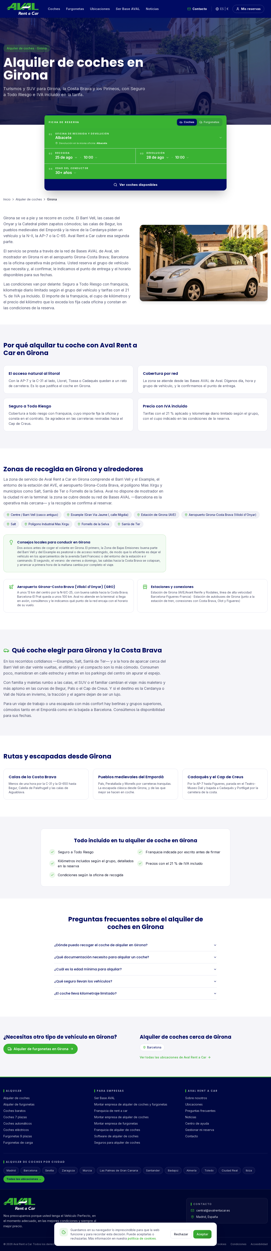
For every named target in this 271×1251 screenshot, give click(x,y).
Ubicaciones (100, 9)
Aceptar (202, 1234)
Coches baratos (14, 1110)
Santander (153, 1170)
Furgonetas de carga (18, 1142)
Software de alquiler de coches (116, 1136)
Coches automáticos (17, 1123)
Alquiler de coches (29, 199)
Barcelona (154, 1047)
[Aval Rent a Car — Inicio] (23, 9)
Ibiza (249, 1170)
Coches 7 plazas (15, 1117)
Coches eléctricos (16, 1130)
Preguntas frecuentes (200, 1110)
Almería (191, 1170)
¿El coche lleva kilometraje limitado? (85, 993)
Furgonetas (75, 9)
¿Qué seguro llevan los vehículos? (83, 981)
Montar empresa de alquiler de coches (121, 1117)
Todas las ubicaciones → (23, 1179)
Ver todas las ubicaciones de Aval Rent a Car (173, 1057)
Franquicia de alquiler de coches (117, 1130)
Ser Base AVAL (128, 9)
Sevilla (49, 1170)
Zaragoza (68, 1170)
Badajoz (173, 1170)
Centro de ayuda (197, 1123)
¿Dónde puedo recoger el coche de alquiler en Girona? (101, 945)
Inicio (7, 199)
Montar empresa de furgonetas (116, 1123)
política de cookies (142, 1238)
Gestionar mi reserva (199, 1130)
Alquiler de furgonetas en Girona (41, 1049)
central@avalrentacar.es (213, 1210)
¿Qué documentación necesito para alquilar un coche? (101, 957)
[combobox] (138, 138)
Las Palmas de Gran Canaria (119, 1170)
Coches (54, 9)
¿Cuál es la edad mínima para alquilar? (88, 969)
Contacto (199, 9)
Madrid (11, 1170)
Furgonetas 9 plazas (17, 1136)
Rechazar (181, 1234)
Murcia (87, 1170)
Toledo (209, 1170)
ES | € (224, 9)
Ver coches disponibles (138, 185)
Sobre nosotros (196, 1098)
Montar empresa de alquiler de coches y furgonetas (130, 1104)
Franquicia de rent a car (110, 1110)
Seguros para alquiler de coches (117, 1142)
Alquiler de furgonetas (19, 1104)
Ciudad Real (230, 1170)
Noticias (152, 9)
